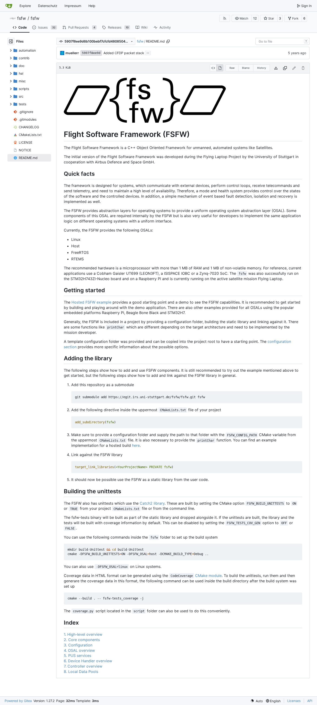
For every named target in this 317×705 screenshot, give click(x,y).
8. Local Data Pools (81, 671)
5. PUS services (77, 655)
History (261, 68)
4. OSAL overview (79, 650)
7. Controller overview (83, 666)
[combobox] (283, 41)
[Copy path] (168, 41)
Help (91, 6)
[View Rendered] (219, 67)
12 (255, 18)
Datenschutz (47, 6)
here (136, 445)
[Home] (8, 6)
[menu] (256, 701)
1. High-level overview (83, 634)
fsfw (21, 18)
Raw (232, 68)
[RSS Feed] (224, 18)
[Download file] (276, 68)
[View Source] (213, 67)
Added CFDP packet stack (124, 53)
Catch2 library (152, 503)
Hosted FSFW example (91, 302)
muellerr (72, 53)
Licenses (294, 701)
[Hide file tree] (10, 41)
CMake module (208, 575)
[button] (242, 18)
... (147, 52)
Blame (245, 68)
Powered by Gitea (18, 701)
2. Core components (82, 639)
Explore (25, 6)
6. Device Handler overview (88, 661)
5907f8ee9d (91, 53)
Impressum (73, 6)
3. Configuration (78, 645)
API (309, 701)
